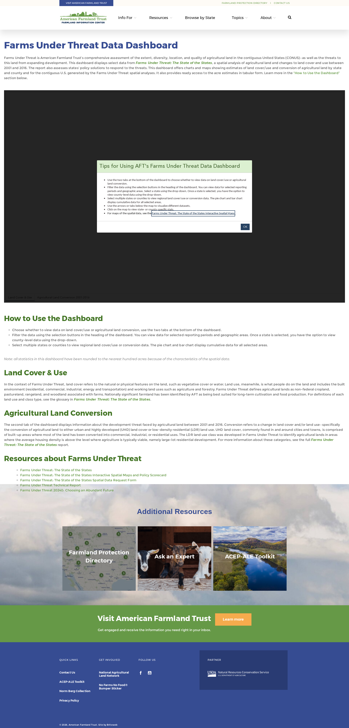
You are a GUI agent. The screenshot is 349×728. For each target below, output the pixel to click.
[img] (99, 558)
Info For (125, 18)
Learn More (249, 578)
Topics (238, 18)
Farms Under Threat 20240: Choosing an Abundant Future (67, 490)
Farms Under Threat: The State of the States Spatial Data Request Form (78, 480)
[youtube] (150, 673)
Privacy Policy (69, 700)
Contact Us (282, 3)
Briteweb (112, 724)
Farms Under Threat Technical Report (50, 485)
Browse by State (200, 18)
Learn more (233, 619)
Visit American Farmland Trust (86, 3)
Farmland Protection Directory (244, 3)
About (266, 18)
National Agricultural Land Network (114, 674)
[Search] (286, 18)
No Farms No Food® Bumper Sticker (113, 686)
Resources (158, 18)
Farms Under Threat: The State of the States (174, 63)
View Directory (99, 587)
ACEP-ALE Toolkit (72, 682)
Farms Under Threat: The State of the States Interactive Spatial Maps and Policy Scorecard (93, 475)
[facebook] (141, 673)
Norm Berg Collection (74, 691)
